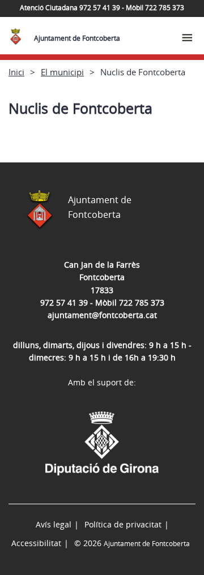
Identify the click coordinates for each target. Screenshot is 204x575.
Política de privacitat (123, 524)
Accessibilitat (36, 543)
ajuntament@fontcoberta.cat (102, 315)
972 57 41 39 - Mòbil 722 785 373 (102, 302)
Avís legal (53, 524)
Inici (16, 72)
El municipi (62, 72)
